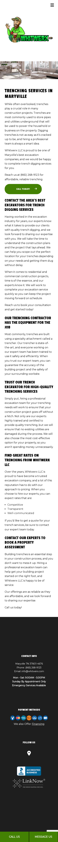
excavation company (18, 480)
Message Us (43, 836)
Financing (38, 724)
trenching (36, 179)
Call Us (14, 836)
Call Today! (23, 189)
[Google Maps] (29, 754)
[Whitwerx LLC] (29, 30)
